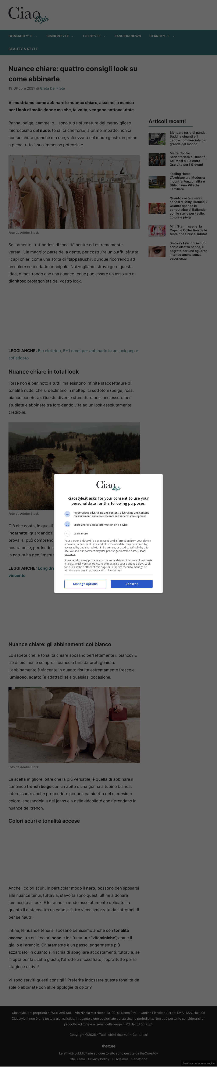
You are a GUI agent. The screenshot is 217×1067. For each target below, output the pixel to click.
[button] (108, 534)
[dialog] (108, 533)
